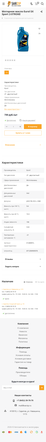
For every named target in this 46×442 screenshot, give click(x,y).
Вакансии (23, 335)
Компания (23, 323)
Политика (23, 341)
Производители (23, 372)
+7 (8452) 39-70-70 (25, 400)
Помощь (23, 352)
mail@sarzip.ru (25, 405)
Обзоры (23, 375)
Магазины (23, 338)
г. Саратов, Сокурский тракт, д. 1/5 (13, 304)
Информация (23, 347)
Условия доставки (23, 358)
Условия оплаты (23, 355)
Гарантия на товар (23, 362)
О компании (23, 328)
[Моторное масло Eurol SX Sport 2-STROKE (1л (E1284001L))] (23, 39)
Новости (23, 331)
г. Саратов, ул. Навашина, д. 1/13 (12, 289)
